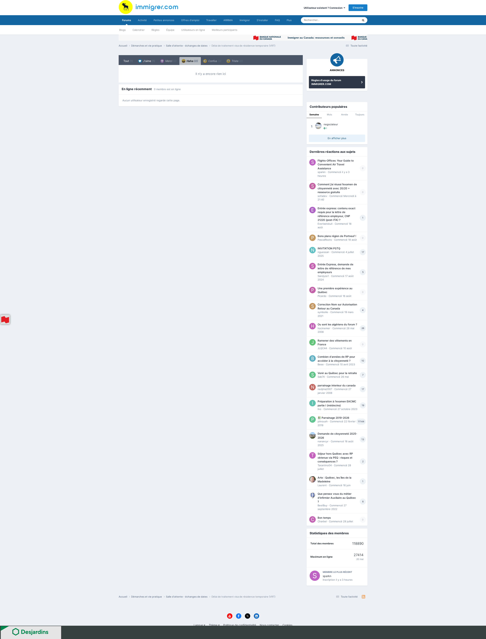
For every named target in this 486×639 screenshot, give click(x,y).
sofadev (322, 195)
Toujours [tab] (359, 114)
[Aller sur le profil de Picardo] (312, 290)
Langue (199, 625)
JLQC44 (322, 348)
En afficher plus (337, 138)
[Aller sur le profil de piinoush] (312, 419)
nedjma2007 (325, 389)
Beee (321, 364)
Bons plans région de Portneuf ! (337, 236)
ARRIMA (228, 20)
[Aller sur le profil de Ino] (312, 403)
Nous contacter (269, 625)
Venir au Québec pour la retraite (337, 373)
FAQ (277, 20)
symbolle (323, 312)
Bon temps (324, 517)
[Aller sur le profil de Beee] (312, 358)
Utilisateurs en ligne (193, 29)
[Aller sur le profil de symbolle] (312, 306)
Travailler (211, 20)
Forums (126, 20)
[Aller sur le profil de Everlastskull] (312, 210)
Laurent (322, 485)
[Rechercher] (363, 20)
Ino (319, 409)
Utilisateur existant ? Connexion (324, 7)
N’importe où (347, 20)
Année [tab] (344, 114)
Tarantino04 (325, 465)
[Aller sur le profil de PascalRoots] (312, 238)
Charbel (322, 521)
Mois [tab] (329, 114)
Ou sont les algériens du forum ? (337, 324)
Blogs (122, 29)
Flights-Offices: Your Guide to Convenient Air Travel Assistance (336, 164)
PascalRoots (325, 239)
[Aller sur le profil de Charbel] (312, 519)
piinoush (323, 421)
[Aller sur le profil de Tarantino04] (312, 455)
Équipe (170, 29)
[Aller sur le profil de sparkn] (312, 162)
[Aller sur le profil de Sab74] (312, 375)
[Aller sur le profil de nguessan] (312, 250)
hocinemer (324, 328)
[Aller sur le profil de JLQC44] (312, 342)
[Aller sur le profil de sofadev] (312, 186)
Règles (155, 29)
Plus (289, 20)
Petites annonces (164, 20)
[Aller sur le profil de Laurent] (312, 479)
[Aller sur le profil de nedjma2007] (312, 387)
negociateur (331, 124)
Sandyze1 (323, 275)
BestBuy (322, 505)
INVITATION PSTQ (329, 248)
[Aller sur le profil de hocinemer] (312, 326)
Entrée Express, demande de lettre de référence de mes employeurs (335, 268)
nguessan (323, 252)
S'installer (262, 20)
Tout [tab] (128, 61)
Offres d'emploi (190, 20)
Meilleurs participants (224, 29)
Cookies (287, 625)
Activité (142, 20)
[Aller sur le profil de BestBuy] (312, 495)
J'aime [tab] (148, 61)
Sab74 (321, 376)
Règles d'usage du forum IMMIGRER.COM (326, 82)
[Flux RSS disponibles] (363, 596)
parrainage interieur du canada (337, 385)
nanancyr (323, 441)
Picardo (322, 295)
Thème (213, 625)
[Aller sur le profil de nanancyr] (312, 435)
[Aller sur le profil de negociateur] (318, 126)
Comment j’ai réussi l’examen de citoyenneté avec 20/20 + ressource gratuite (337, 188)
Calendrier (139, 29)
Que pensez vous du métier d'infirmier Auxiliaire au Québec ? (337, 497)
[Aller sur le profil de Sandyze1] (312, 266)
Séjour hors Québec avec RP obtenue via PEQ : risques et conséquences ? (335, 457)
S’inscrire (358, 7)
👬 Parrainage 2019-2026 (333, 417)
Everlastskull (325, 223)
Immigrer (245, 20)
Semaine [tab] (314, 114)
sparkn (322, 172)
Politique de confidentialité (239, 625)
